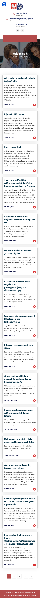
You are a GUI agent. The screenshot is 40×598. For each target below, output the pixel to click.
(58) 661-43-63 (21, 13)
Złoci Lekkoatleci (12, 147)
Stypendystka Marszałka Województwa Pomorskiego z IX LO (19, 219)
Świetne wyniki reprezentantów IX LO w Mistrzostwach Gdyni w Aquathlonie (19, 501)
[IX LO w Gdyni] (20, 6)
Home (15, 57)
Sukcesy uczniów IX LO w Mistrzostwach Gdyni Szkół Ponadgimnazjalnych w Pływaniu (19, 183)
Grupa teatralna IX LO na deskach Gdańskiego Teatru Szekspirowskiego (17, 379)
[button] (4, 4)
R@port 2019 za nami (14, 114)
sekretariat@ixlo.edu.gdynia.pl (21, 19)
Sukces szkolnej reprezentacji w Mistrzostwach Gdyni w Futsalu (18, 413)
